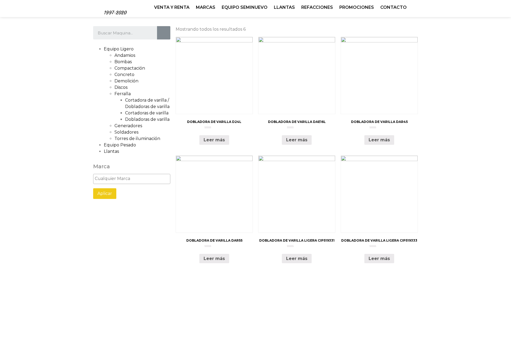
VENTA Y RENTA (171, 7)
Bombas (123, 61)
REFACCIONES (317, 7)
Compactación (129, 68)
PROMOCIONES (356, 7)
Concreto (124, 74)
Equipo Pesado (120, 144)
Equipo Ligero (119, 48)
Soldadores (126, 132)
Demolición (126, 80)
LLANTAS (284, 7)
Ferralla (122, 93)
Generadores (128, 125)
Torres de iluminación (137, 138)
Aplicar (104, 193)
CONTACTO (393, 7)
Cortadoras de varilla (146, 112)
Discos (120, 87)
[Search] (163, 32)
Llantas (111, 151)
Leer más (214, 139)
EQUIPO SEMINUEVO (244, 7)
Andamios (124, 55)
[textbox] (133, 178)
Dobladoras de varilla (147, 119)
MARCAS (205, 7)
